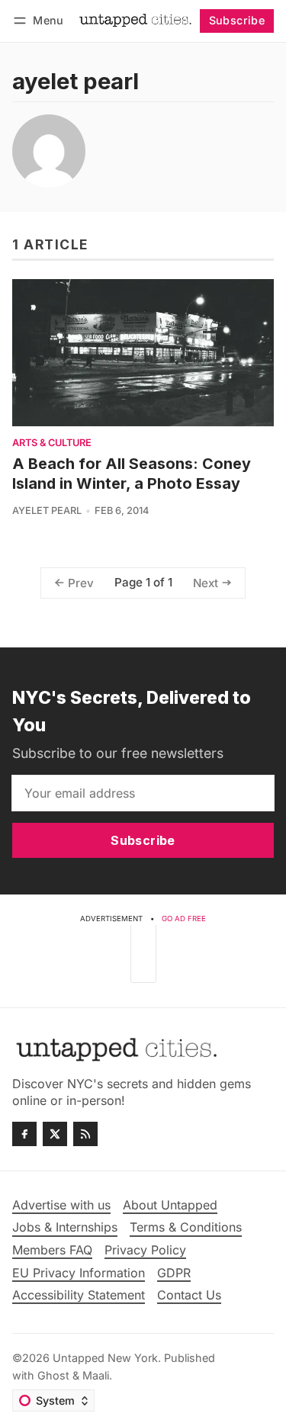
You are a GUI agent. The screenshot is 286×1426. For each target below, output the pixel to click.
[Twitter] (55, 1134)
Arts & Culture (52, 443)
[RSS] (85, 1134)
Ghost (53, 1375)
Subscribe (237, 20)
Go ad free (184, 918)
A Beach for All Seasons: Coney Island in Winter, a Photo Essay (131, 473)
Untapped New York (105, 1357)
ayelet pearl (47, 510)
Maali (95, 1375)
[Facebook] (24, 1134)
